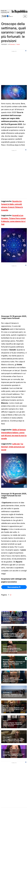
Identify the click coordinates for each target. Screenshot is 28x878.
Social (18, 44)
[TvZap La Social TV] (7, 16)
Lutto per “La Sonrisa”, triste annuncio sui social (13, 447)
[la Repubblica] (19, 12)
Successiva (13, 587)
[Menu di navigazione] (25, 16)
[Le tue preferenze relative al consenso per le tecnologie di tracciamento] (26, 658)
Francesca (12, 44)
